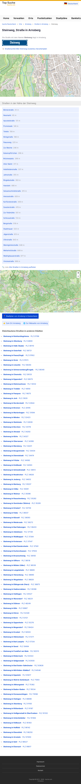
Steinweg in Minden (11, 417)
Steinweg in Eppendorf (12, 379)
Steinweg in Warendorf (12, 599)
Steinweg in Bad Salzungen (14, 527)
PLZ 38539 (31, 565)
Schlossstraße (11, 218)
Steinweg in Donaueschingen (15, 694)
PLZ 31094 (30, 413)
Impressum (40, 762)
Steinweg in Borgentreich (13, 451)
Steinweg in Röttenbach (13, 708)
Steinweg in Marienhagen (13, 413)
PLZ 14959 (26, 389)
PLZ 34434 (30, 451)
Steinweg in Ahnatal (11, 432)
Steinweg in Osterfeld (12, 350)
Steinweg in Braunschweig (14, 556)
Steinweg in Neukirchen (13, 475)
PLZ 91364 (31, 718)
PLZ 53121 (24, 618)
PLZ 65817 (27, 675)
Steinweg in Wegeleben (13, 580)
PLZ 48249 (26, 603)
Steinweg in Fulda (10, 513)
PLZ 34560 (25, 460)
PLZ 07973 (24, 360)
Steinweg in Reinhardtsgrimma (16, 336)
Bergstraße (10, 223)
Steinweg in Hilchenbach (13, 637)
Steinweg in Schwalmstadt (14, 470)
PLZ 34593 (27, 465)
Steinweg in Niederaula (12, 522)
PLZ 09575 (28, 379)
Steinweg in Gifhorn (11, 560)
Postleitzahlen (44, 18)
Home (6, 18)
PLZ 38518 (26, 560)
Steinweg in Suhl (10, 742)
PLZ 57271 (30, 637)
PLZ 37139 (28, 532)
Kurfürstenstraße (13, 202)
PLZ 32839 (28, 422)
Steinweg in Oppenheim (13, 622)
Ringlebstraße (12, 180)
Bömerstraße (11, 110)
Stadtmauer (11, 229)
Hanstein (10, 185)
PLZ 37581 (34, 546)
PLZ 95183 (27, 723)
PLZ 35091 (24, 489)
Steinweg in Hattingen (12, 594)
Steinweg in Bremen (11, 408)
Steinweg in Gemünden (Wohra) (16, 503)
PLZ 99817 (27, 747)
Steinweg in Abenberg (12, 704)
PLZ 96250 (28, 732)
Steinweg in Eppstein (12, 675)
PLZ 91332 (43, 713)
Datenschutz (40, 766)
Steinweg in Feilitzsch (12, 723)
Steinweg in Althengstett (13, 684)
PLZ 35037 (26, 484)
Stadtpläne (61, 18)
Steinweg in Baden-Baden (14, 689)
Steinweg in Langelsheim (13, 570)
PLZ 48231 (28, 599)
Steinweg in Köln (10, 608)
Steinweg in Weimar (11, 494)
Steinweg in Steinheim (12, 422)
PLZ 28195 (26, 408)
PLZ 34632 (26, 479)
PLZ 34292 (26, 432)
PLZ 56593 (26, 632)
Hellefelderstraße (13, 169)
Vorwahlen (18, 18)
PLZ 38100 (31, 556)
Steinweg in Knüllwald (12, 465)
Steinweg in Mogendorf (13, 627)
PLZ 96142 (26, 727)
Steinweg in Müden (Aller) (14, 565)
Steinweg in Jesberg (11, 479)
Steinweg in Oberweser (13, 441)
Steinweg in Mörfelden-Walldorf (16, 670)
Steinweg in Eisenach (12, 747)
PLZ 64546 (36, 670)
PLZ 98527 (23, 742)
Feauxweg (10, 142)
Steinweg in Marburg (12, 484)
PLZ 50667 (23, 608)
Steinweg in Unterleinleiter (14, 718)
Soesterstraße (12, 207)
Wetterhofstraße (13, 250)
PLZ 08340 (40, 370)
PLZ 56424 (29, 627)
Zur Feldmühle (11, 213)
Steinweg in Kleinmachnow (14, 384)
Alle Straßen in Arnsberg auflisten (22, 267)
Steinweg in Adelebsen (12, 532)
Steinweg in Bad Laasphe (13, 642)
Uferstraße (10, 240)
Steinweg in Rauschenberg (14, 498)
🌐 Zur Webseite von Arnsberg (35, 323)
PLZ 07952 (30, 355)
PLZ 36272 (28, 522)
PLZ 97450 (26, 737)
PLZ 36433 (32, 527)
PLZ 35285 (36, 503)
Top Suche (8, 4)
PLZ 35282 (31, 498)
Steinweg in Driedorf (11, 508)
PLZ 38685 (30, 570)
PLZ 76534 (31, 689)
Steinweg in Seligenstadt (13, 661)
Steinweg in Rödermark (13, 656)
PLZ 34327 (24, 436)
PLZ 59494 (24, 646)
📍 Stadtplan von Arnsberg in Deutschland (20, 316)
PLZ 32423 (26, 417)
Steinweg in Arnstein (12, 737)
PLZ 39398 (32, 589)
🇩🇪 (71, 3)
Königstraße (11, 137)
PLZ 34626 (29, 475)
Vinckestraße (11, 261)
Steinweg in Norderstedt (13, 403)
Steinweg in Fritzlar (11, 460)
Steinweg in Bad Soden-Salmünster (18, 665)
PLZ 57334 (30, 642)
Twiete (9, 131)
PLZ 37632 (32, 551)
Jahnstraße (10, 175)
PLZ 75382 (30, 684)
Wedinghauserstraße (14, 256)
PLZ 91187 (29, 708)
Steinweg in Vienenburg (13, 575)
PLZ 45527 (27, 594)
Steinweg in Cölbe (10, 489)
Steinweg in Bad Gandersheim (15, 546)
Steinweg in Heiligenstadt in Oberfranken (20, 713)
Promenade (10, 126)
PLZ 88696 (27, 699)
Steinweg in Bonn (10, 618)
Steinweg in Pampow (12, 393)
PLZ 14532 (32, 384)
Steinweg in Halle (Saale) (13, 346)
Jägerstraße (11, 234)
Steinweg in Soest (10, 646)
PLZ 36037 (24, 513)
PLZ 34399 (29, 441)
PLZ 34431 (27, 446)
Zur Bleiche (10, 148)
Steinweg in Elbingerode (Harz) (16, 584)
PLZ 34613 (31, 470)
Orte (30, 18)
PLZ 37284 (29, 537)
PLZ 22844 (30, 403)
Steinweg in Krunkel (11, 632)
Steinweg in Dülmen (11, 603)
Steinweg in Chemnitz (12, 374)
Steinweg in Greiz (10, 360)
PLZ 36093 (25, 517)
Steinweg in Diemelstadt (13, 455)
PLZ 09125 (27, 374)
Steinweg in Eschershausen (14, 551)
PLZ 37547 (28, 541)
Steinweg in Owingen (12, 699)
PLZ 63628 (38, 665)
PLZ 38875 (35, 584)
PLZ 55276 (29, 622)
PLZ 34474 (29, 455)
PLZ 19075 (26, 393)
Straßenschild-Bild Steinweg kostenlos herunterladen (26, 49)
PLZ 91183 (28, 704)
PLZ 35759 (26, 508)
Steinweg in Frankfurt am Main (16, 651)
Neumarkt (9, 115)
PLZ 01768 (35, 336)
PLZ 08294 (26, 365)
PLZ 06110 (30, 346)
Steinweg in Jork (10, 398)
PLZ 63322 (29, 656)
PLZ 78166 (33, 694)
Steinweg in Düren (11, 613)
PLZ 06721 (27, 350)
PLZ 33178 (26, 427)
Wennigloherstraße (13, 245)
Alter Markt (10, 164)
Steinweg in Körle (10, 436)
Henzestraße (11, 196)
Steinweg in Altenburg (12, 341)
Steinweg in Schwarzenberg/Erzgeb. (18, 370)
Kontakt (40, 770)
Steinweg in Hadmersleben (14, 589)
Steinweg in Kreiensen (12, 541)
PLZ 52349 (24, 613)
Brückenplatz (11, 158)
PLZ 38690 (29, 575)
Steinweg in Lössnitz (11, 365)
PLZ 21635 (23, 398)
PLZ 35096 (26, 494)
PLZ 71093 (35, 680)
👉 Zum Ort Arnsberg (11, 323)
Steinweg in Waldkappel (13, 537)
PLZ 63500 (30, 661)
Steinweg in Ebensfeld (12, 732)
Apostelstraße (11, 121)
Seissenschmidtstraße (15, 191)
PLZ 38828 (29, 580)
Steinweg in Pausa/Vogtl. (13, 355)
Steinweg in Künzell (11, 517)
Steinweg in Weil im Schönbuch (16, 680)
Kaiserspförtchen (13, 153)
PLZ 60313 (34, 651)
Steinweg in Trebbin (11, 389)
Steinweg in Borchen (12, 427)
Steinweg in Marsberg (12, 446)
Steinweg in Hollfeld (11, 727)
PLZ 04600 (28, 341)
